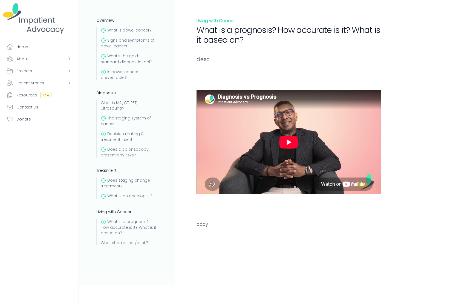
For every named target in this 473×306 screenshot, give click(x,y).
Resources (32, 95)
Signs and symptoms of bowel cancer (127, 43)
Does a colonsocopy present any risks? (125, 152)
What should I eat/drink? (124, 242)
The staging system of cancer (126, 121)
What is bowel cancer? (129, 30)
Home (22, 47)
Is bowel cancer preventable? (119, 74)
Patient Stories (30, 83)
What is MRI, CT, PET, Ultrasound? (119, 105)
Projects (24, 71)
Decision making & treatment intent (122, 136)
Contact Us (27, 107)
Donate (23, 119)
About (22, 59)
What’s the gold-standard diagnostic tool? (126, 58)
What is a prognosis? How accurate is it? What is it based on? (128, 227)
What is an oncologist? (129, 196)
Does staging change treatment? (125, 183)
